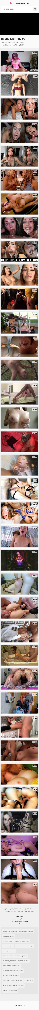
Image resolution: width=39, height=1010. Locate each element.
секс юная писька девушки (12, 980)
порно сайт (19, 916)
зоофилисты (28, 980)
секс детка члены (9, 951)
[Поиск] (35, 9)
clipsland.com (20, 3)
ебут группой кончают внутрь (13, 985)
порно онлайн (28, 909)
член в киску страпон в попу (13, 970)
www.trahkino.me (19, 924)
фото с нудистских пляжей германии (16, 960)
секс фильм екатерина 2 (11, 965)
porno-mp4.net (19, 919)
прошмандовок (8, 936)
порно (19, 914)
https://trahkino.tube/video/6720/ (12, 45)
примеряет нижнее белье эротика (15, 956)
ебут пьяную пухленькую (24, 946)
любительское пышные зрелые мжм (16, 941)
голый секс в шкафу (10, 990)
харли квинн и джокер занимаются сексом (18, 931)
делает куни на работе (11, 975)
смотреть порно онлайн (19, 921)
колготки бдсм (8, 946)
